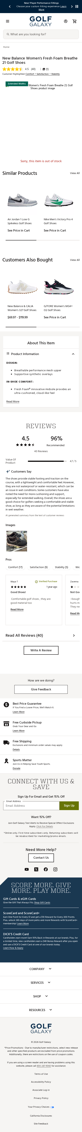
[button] (41, 650)
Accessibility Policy (41, 1082)
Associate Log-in (41, 1090)
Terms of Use (41, 1074)
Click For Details (44, 826)
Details (16, 749)
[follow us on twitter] (36, 870)
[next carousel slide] (72, 6)
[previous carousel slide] (10, 6)
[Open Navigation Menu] (7, 21)
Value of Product (11, 461)
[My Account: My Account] (65, 21)
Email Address (13, 801)
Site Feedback (41, 1124)
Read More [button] (12, 402)
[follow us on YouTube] (26, 870)
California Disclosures (41, 1116)
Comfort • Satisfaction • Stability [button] (42, 74)
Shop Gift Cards (42, 902)
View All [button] (75, 173)
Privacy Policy (41, 1098)
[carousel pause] (76, 6)
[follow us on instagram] (55, 870)
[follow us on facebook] (45, 870)
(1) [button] (47, 69)
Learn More (18, 712)
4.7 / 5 (73, 461)
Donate (16, 768)
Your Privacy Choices (38, 1107)
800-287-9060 (44, 1066)
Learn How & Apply (13, 948)
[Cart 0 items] (74, 21)
